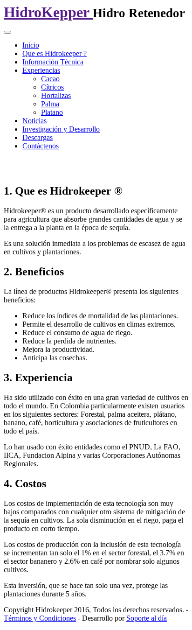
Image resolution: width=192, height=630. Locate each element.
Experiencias (41, 70)
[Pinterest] (100, 165)
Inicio (30, 45)
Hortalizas (56, 95)
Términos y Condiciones (40, 618)
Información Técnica (52, 62)
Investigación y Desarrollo (61, 129)
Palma (50, 104)
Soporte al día (146, 618)
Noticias (34, 121)
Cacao (50, 79)
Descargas (37, 137)
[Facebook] (11, 165)
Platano (52, 112)
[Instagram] (82, 165)
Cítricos (52, 87)
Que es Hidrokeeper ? (54, 53)
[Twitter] (29, 165)
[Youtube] (64, 165)
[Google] (47, 165)
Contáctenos (40, 146)
